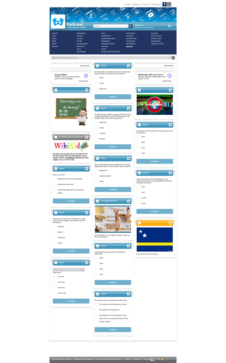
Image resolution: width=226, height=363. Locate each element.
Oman (101, 181)
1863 (101, 258)
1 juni (143, 187)
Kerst (103, 33)
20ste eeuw (62, 293)
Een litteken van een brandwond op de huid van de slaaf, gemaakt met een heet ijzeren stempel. (113, 318)
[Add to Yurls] (164, 4)
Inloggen (128, 4)
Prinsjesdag (130, 33)
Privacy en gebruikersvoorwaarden (109, 359)
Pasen (103, 49)
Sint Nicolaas (131, 44)
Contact (127, 359)
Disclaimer (137, 359)
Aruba (101, 128)
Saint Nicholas (131, 38)
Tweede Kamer (156, 38)
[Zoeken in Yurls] (130, 26)
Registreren (137, 4)
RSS (159, 359)
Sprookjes (154, 33)
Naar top (147, 360)
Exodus (60, 232)
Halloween (80, 46)
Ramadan (129, 36)
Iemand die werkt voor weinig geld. (70, 179)
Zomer (54, 38)
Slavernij (129, 46)
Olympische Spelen (108, 44)
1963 (101, 263)
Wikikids (70, 158)
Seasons (55, 46)
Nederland (103, 170)
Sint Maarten (130, 41)
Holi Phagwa (81, 52)
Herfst (54, 41)
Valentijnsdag (156, 41)
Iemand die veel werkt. (66, 184)
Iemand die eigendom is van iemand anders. (71, 191)
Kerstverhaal (105, 36)
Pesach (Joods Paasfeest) (110, 52)
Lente (54, 36)
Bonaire (102, 139)
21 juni (143, 198)
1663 (101, 269)
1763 (101, 274)
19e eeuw (61, 287)
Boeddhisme (81, 33)
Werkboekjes (156, 4)
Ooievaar (104, 46)
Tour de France (156, 36)
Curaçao (80, 38)
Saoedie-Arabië (105, 176)
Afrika (101, 78)
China (101, 83)
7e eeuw (61, 276)
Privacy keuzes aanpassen (83, 359)
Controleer (71, 201)
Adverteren (146, 4)
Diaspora (61, 226)
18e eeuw (61, 282)
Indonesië (102, 89)
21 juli (143, 203)
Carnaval (80, 36)
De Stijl (79, 41)
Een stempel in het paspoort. (109, 310)
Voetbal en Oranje (157, 44)
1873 (143, 148)
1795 (143, 153)
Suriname (102, 122)
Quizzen (55, 33)
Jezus (79, 49)
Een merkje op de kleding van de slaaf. (113, 304)
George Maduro (82, 44)
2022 (143, 137)
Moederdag (105, 41)
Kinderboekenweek (108, 38)
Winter (54, 44)
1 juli (143, 192)
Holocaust (61, 237)
